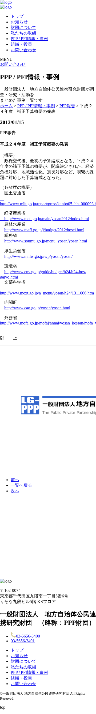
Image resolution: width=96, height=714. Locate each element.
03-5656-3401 (23, 641)
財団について (23, 27)
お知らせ (19, 22)
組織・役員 (21, 44)
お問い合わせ (23, 50)
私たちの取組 (23, 33)
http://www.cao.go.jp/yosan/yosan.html (37, 308)
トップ (17, 16)
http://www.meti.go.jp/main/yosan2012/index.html (44, 218)
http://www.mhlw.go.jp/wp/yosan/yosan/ (38, 256)
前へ (15, 479)
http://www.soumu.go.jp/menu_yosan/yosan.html (43, 241)
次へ (15, 491)
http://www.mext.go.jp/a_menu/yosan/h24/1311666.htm (47, 293)
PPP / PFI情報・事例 (29, 38)
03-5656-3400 (28, 636)
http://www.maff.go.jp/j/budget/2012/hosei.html (44, 230)
